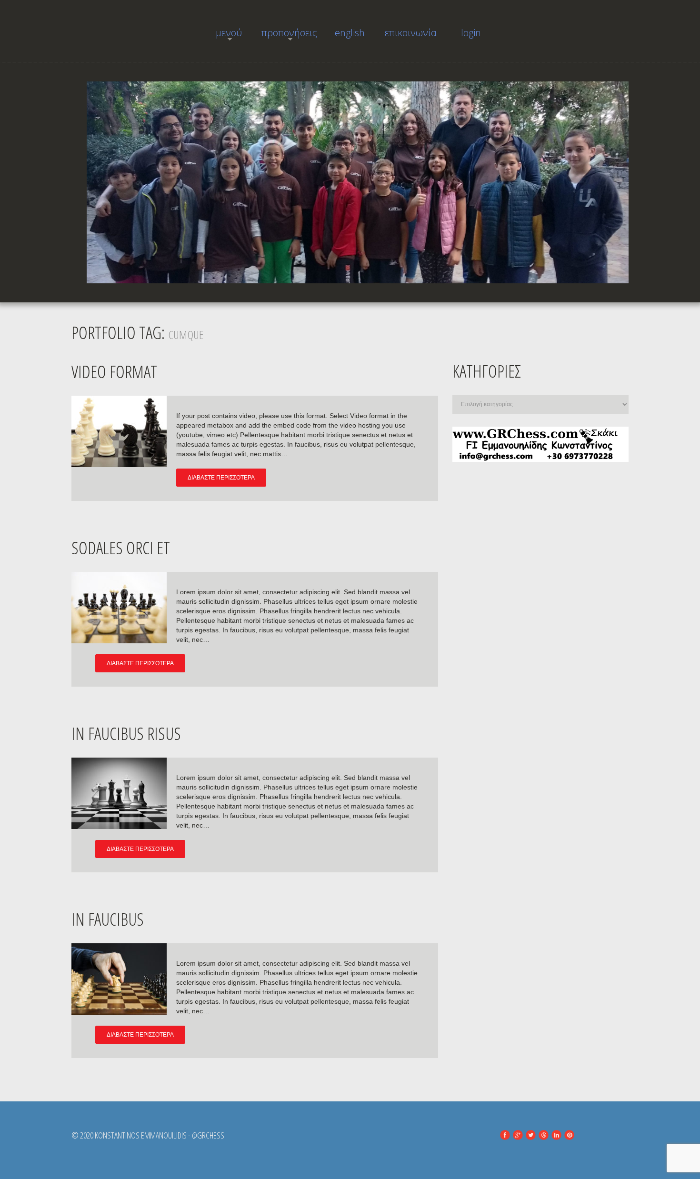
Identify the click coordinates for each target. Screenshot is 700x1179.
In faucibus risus (126, 733)
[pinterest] (569, 1135)
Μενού (221, 35)
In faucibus (107, 919)
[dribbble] (544, 1135)
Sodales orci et (120, 548)
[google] (518, 1135)
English (350, 32)
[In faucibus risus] (119, 793)
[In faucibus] (119, 979)
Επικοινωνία (411, 32)
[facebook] (505, 1135)
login (471, 32)
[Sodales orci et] (119, 607)
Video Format (114, 371)
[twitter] (531, 1135)
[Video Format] (119, 431)
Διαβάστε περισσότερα (221, 477)
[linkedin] (556, 1135)
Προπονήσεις (289, 35)
